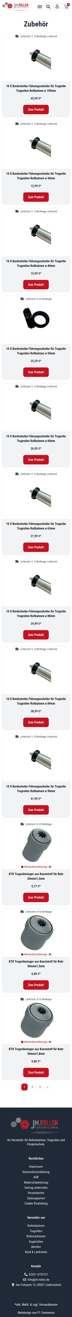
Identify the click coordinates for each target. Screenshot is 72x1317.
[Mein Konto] (57, 6)
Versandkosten (48, 1304)
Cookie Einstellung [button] (36, 1203)
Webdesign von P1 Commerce (36, 1313)
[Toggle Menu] (39, 6)
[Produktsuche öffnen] (48, 7)
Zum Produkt (36, 109)
